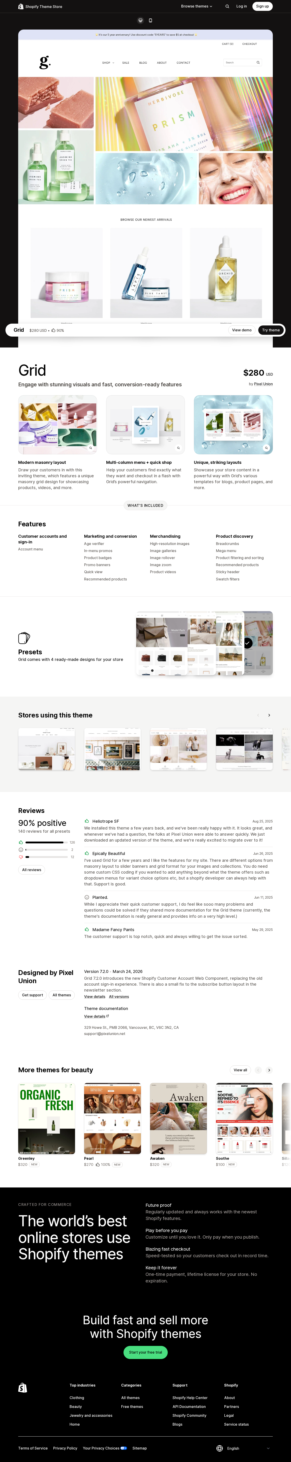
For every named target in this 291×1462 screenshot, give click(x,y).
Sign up (262, 6)
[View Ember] (162, 643)
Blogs (177, 1424)
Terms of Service (33, 1448)
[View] (46, 750)
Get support (32, 995)
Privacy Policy (65, 1448)
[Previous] (258, 715)
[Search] (227, 6)
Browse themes (194, 6)
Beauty (76, 1406)
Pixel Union (263, 384)
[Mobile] (150, 20)
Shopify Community (189, 1415)
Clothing (77, 1397)
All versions (119, 996)
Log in (241, 6)
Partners (231, 1406)
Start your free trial (145, 1352)
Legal (229, 1415)
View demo (242, 330)
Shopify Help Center (190, 1397)
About (229, 1397)
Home (75, 1424)
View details (94, 996)
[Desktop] (140, 20)
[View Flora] (218, 643)
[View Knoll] (190, 643)
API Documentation (189, 1406)
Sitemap (140, 1448)
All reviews (31, 869)
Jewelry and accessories (91, 1415)
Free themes (132, 1406)
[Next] (269, 715)
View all (240, 1070)
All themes (62, 995)
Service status (236, 1424)
